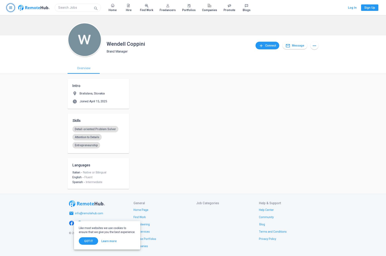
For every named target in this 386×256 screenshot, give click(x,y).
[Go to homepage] (33, 7)
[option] (95, 129)
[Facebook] (72, 223)
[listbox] (98, 137)
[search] (78, 7)
